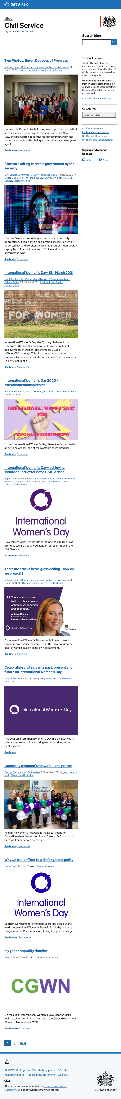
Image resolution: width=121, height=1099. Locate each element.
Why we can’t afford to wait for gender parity (38, 860)
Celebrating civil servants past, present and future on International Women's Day (38, 669)
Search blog (91, 35)
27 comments (24, 937)
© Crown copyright (105, 1089)
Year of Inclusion (12, 394)
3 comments (23, 150)
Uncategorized (11, 285)
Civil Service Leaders (29, 70)
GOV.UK (63, 1070)
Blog (8, 18)
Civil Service (24, 25)
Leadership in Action (51, 70)
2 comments (23, 367)
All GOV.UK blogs (14, 1070)
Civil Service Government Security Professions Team (30, 174)
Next (23, 1043)
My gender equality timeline (26, 951)
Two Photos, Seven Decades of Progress (36, 60)
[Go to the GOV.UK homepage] (16, 4)
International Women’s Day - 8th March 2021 (38, 272)
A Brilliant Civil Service (51, 282)
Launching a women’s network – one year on (38, 766)
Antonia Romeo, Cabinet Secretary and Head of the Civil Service (36, 67)
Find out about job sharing (95, 132)
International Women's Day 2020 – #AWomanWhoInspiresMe (31, 382)
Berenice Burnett (13, 391)
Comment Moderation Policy (96, 98)
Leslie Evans (10, 866)
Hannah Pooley (12, 678)
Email (88, 160)
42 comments (24, 1028)
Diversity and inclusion (15, 484)
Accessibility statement (41, 1074)
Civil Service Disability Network (98, 139)
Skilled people (70, 391)
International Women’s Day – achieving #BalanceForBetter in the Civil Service (34, 469)
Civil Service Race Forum (95, 136)
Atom (106, 160)
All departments (14, 1074)
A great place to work (51, 391)
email (90, 90)
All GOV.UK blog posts (41, 1070)
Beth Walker (34, 772)
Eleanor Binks (11, 957)
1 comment (22, 259)
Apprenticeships (21, 180)
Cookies (63, 1074)
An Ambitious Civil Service (39, 177)
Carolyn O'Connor (13, 772)
